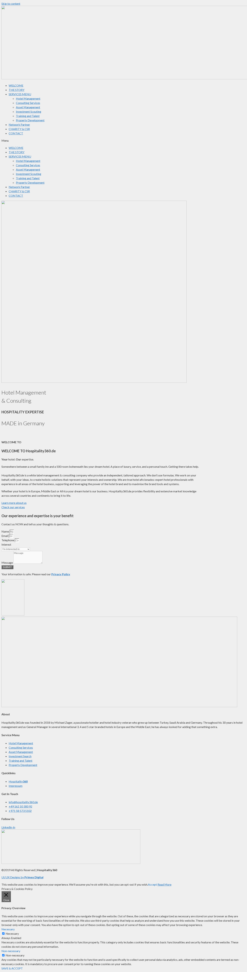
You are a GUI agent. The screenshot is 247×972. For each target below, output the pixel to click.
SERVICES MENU (20, 94)
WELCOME (16, 85)
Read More (164, 884)
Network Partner (19, 124)
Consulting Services (28, 103)
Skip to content (10, 3)
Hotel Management (28, 98)
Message (7, 562)
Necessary (12, 933)
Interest (6, 544)
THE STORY (16, 89)
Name (5, 531)
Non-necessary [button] (10, 951)
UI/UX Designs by (12, 877)
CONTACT (16, 133)
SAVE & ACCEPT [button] (12, 968)
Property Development (30, 120)
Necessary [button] (8, 929)
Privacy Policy (60, 574)
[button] (123, 140)
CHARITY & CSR (19, 129)
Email (5, 535)
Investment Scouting (28, 111)
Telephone (8, 540)
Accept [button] (152, 884)
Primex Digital (33, 877)
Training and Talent (28, 116)
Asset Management (28, 107)
